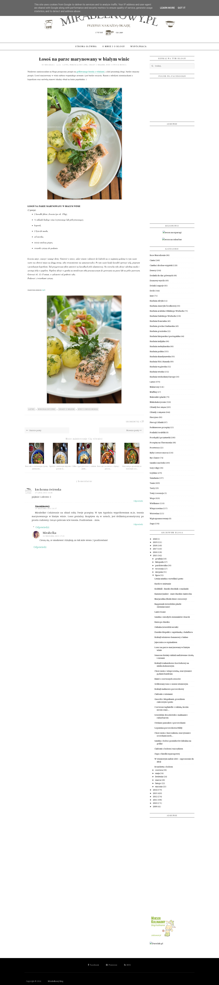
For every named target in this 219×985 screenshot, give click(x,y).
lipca (157, 575)
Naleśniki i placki (158, 397)
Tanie (152, 483)
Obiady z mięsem (97, 65)
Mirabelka (50, 65)
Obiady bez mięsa (158, 407)
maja (157, 773)
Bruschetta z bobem (163, 767)
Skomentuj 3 (133, 422)
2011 (155, 800)
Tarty (152, 488)
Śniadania (154, 478)
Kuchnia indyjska (157, 341)
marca (158, 780)
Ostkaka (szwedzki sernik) (166, 627)
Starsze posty (35, 430)
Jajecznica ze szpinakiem (165, 642)
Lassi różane (160, 612)
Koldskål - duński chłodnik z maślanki (171, 589)
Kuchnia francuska (158, 321)
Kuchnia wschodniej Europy (162, 377)
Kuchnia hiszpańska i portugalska (165, 336)
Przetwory (155, 448)
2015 (155, 555)
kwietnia (159, 776)
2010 (155, 803)
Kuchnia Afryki (157, 301)
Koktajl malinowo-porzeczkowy (169, 689)
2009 (155, 806)
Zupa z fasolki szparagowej (167, 754)
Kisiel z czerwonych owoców (167, 679)
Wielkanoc (155, 503)
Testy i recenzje (157, 493)
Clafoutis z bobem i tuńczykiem (168, 749)
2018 (155, 545)
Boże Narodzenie (158, 255)
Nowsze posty (132, 430)
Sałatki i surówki (157, 463)
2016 (155, 552)
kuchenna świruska (48, 489)
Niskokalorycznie (79, 65)
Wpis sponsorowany (159, 518)
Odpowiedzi (42, 527)
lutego (158, 783)
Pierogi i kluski (157, 422)
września (159, 569)
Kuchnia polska (157, 351)
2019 (155, 542)
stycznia (159, 786)
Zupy (152, 524)
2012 (155, 796)
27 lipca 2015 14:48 (44, 493)
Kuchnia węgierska (158, 367)
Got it (181, 7)
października (161, 565)
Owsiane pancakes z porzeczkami (169, 723)
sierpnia (159, 572)
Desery (153, 270)
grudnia (159, 559)
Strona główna (86, 46)
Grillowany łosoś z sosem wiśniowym (171, 684)
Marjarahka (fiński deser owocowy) (170, 599)
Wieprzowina (156, 508)
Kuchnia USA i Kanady (160, 361)
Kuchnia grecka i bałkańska (162, 326)
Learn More (167, 7)
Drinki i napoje (157, 286)
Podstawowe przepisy (160, 427)
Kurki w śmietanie (162, 584)
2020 (155, 539)
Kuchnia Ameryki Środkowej (163, 306)
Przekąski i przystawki (160, 437)
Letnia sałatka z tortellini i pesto (168, 579)
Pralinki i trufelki (158, 432)
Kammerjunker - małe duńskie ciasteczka (173, 594)
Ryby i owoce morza (116, 65)
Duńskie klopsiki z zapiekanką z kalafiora (173, 632)
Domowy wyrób (157, 280)
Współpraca (138, 46)
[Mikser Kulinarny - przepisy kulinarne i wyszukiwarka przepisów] (163, 937)
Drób (152, 291)
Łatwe (66, 65)
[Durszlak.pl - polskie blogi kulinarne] (156, 943)
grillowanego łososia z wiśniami (90, 71)
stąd (43, 290)
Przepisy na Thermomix (161, 443)
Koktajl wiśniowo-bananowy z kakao (171, 637)
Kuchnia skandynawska (160, 356)
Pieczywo (154, 417)
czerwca (159, 770)
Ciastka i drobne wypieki (161, 265)
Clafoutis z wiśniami (163, 694)
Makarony (154, 387)
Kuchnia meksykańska (160, 346)
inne (152, 296)
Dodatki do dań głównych (161, 275)
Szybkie (153, 473)
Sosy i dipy (154, 468)
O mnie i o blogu (113, 46)
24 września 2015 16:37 (46, 508)
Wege (152, 498)
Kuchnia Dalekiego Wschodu (163, 316)
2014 (155, 790)
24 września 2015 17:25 (54, 536)
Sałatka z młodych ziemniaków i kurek (172, 617)
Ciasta (152, 260)
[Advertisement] (172, 173)
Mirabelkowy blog (52, 981)
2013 (155, 793)
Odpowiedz (138, 501)
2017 (155, 549)
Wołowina (154, 513)
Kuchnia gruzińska (158, 331)
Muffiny (153, 392)
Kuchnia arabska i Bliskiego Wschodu (167, 311)
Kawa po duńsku (162, 622)
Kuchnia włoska (157, 372)
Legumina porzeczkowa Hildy (168, 728)
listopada (159, 562)
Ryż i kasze (154, 458)
